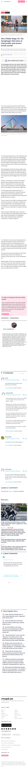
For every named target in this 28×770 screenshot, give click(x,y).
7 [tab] (15, 582)
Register (11, 387)
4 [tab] (12, 582)
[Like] (23, 380)
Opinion (16, 711)
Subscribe (22, 1)
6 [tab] (14, 582)
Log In (6, 387)
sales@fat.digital (16, 745)
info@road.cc (13, 740)
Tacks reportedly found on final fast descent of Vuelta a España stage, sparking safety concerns (13, 622)
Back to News (5, 10)
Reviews (3, 713)
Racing (7, 12)
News (2, 711)
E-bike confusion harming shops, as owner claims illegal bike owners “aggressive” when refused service (13, 616)
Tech (2, 718)
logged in (10, 491)
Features (3, 716)
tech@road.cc (11, 743)
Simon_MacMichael (8, 329)
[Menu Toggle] (1, 1)
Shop (15, 716)
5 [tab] (13, 582)
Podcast (16, 713)
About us (3, 710)
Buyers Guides (4, 714)
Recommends (17, 714)
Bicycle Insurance (18, 718)
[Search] (26, 1)
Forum (15, 710)
